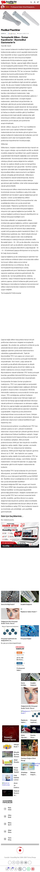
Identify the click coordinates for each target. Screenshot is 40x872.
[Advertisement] (20, 316)
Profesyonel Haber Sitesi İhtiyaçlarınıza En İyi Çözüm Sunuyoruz (23, 7)
